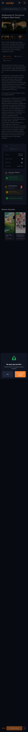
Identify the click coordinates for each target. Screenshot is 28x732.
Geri (8, 374)
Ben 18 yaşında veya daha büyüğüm (20, 374)
